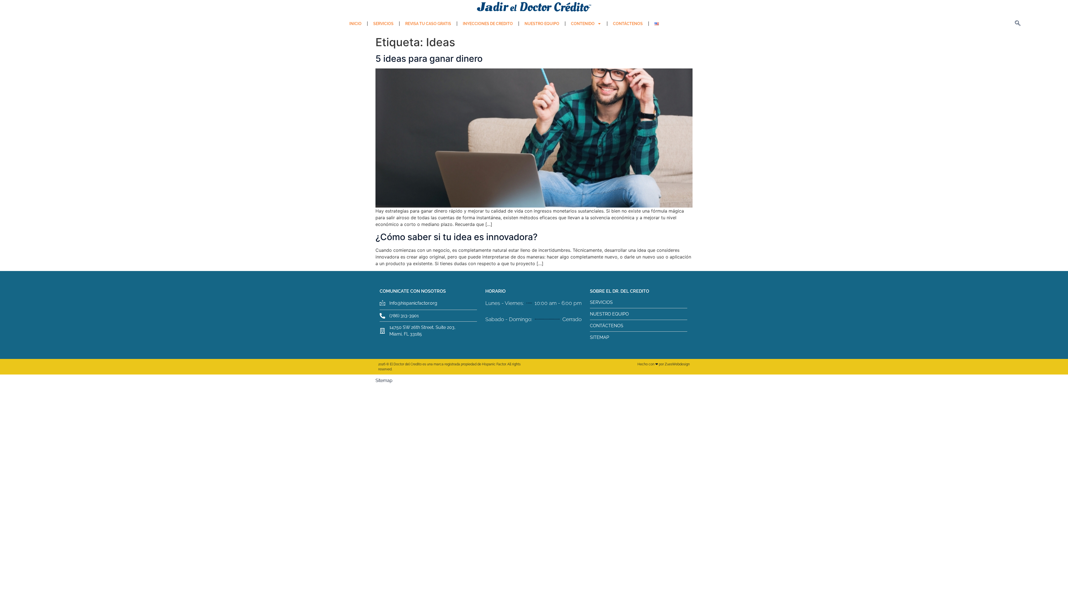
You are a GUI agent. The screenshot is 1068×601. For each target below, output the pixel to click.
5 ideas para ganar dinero (429, 58)
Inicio (355, 23)
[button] (1017, 23)
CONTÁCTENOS (628, 23)
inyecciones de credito (488, 23)
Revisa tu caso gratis (428, 23)
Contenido (583, 23)
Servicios (383, 23)
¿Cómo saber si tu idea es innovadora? (456, 236)
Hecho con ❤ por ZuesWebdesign (663, 364)
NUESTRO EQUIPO (542, 23)
